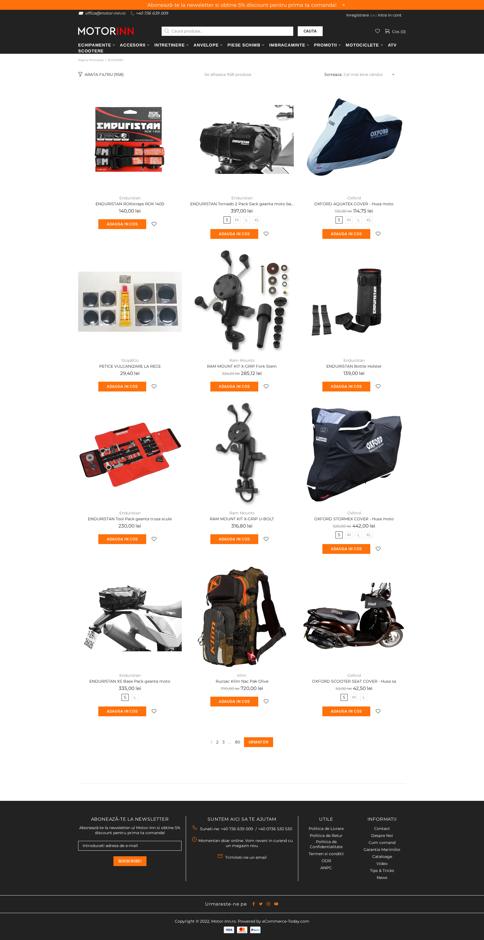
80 (237, 742)
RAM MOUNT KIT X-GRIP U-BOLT (242, 518)
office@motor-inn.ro (105, 13)
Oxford (354, 197)
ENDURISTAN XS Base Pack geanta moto (129, 681)
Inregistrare (357, 15)
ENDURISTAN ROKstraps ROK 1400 (130, 203)
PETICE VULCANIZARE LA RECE (130, 366)
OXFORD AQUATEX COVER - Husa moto (354, 203)
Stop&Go (130, 360)
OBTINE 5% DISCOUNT (314, 915)
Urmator (259, 742)
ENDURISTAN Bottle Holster (354, 366)
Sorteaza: (333, 74)
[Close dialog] (471, 832)
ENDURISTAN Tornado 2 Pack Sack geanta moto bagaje (242, 203)
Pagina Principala (91, 60)
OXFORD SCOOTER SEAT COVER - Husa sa (354, 681)
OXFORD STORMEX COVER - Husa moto (354, 518)
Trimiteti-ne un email (246, 857)
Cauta (310, 31)
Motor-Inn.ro (223, 921)
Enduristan (130, 197)
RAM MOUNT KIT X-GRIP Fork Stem (242, 366)
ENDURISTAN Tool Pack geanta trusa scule (130, 518)
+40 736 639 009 (152, 13)
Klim (241, 675)
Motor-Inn (106, 31)
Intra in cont (390, 15)
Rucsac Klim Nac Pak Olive (242, 681)
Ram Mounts (242, 360)
